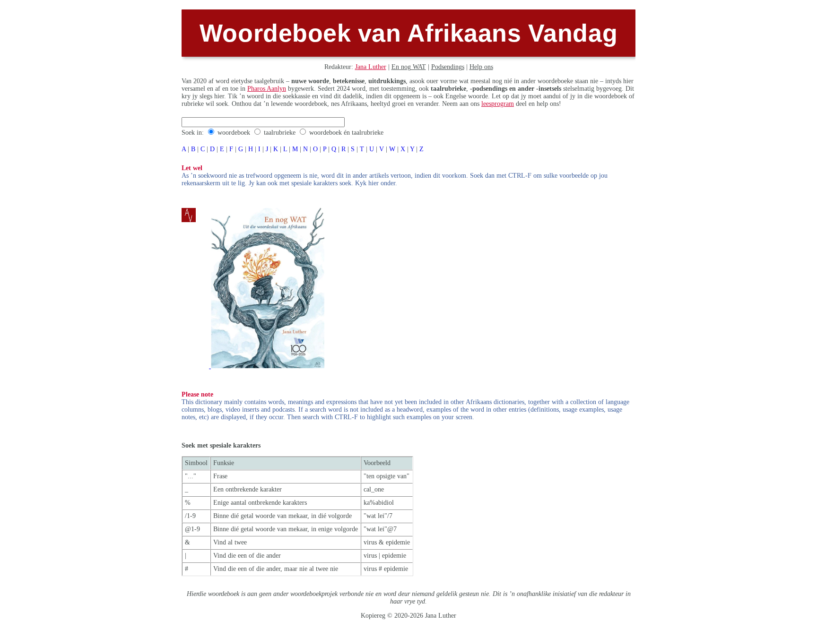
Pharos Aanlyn (266, 88)
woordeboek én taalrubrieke (346, 132)
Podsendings (447, 66)
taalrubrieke (280, 132)
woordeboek (233, 132)
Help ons (481, 66)
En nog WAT (408, 66)
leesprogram (497, 103)
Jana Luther (370, 66)
